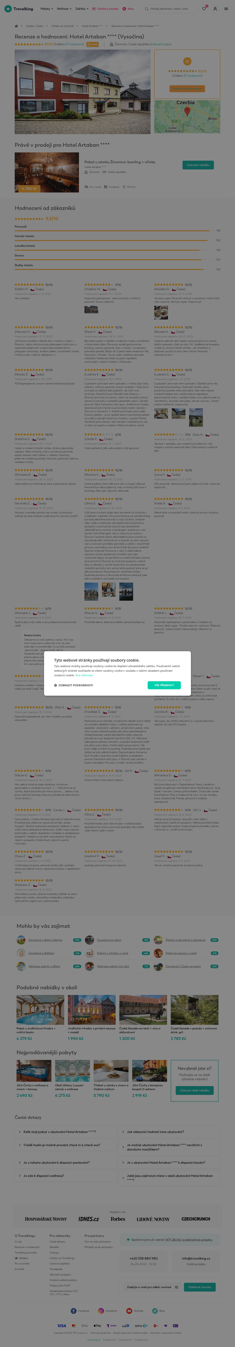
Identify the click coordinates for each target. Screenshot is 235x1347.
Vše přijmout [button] (164, 685)
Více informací (84, 675)
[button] (73, 685)
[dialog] (117, 673)
